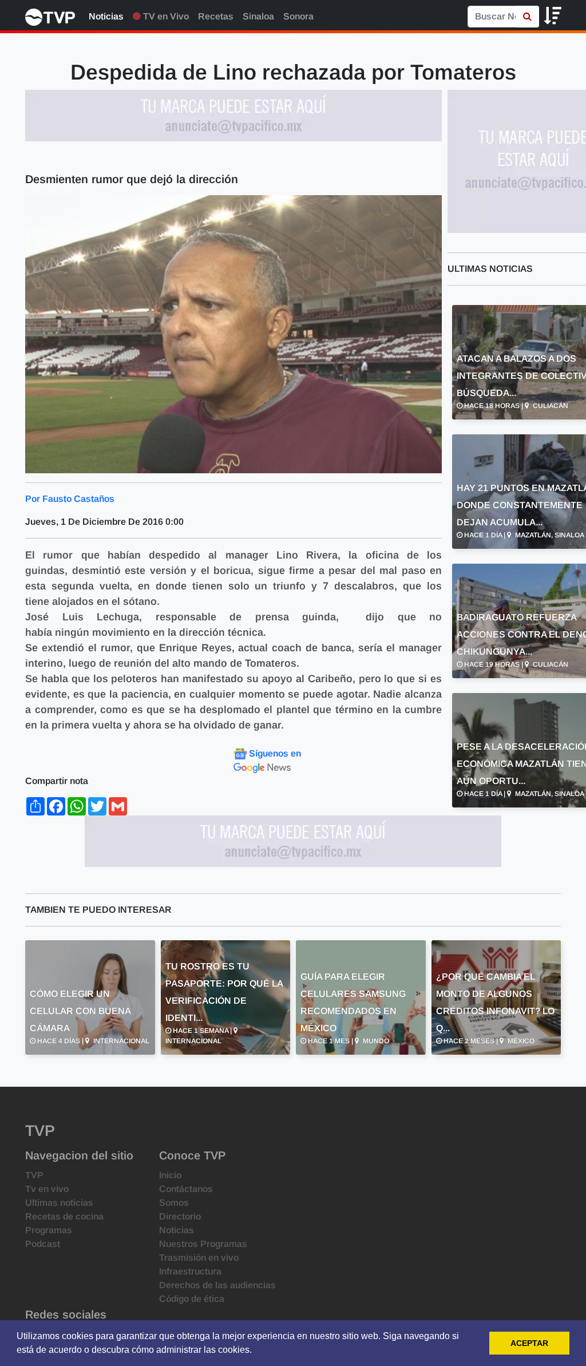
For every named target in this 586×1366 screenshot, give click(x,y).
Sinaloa (258, 16)
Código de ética (191, 1299)
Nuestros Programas (203, 1244)
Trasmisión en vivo (199, 1257)
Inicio (170, 1175)
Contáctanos (186, 1189)
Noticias (106, 16)
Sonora (298, 16)
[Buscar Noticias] (527, 16)
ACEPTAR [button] (529, 1343)
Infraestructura (190, 1271)
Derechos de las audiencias (217, 1285)
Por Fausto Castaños (69, 499)
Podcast (42, 1244)
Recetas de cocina (64, 1216)
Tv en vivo (47, 1189)
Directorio (180, 1216)
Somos (174, 1202)
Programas (48, 1230)
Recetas (215, 16)
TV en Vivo (165, 16)
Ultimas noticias (59, 1202)
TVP (34, 1175)
